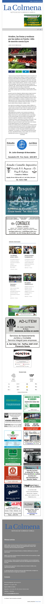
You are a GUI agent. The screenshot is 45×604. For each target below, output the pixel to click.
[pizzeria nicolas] (32, 421)
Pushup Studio (38, 601)
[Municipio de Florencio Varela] (13, 402)
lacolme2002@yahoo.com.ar (13, 593)
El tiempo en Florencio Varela (22, 392)
